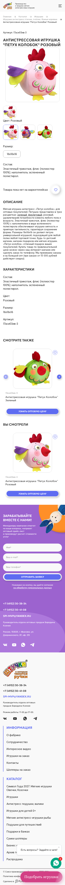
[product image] (32, 74)
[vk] (5, 645)
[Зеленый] (44, 132)
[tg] (32, 645)
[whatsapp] (23, 645)
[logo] (32, 669)
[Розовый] (10, 132)
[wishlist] (55, 352)
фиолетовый (35, 214)
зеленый (22, 214)
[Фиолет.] (27, 132)
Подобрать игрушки (41, 876)
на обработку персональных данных (32, 587)
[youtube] (14, 645)
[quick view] (32, 369)
